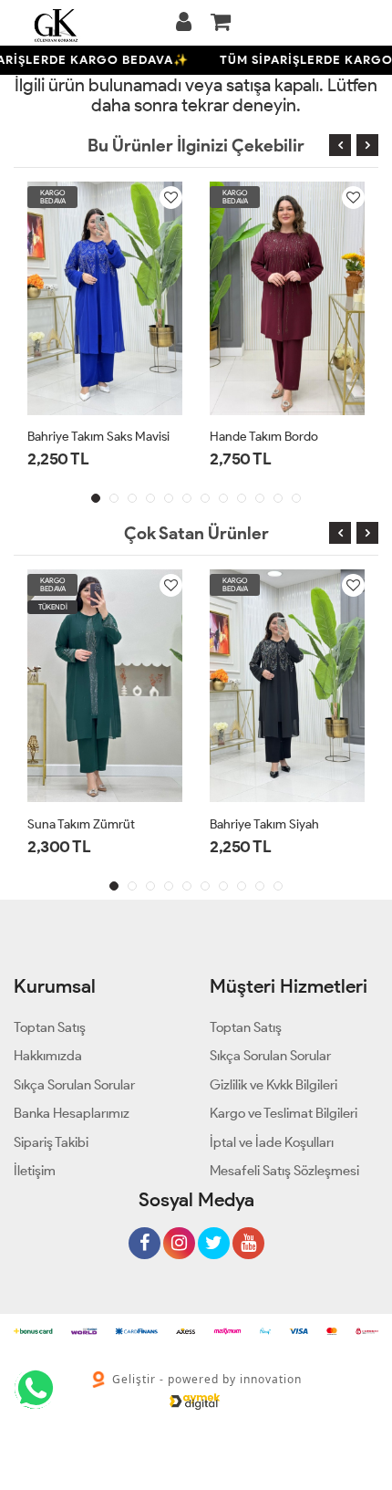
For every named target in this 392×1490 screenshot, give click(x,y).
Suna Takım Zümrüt (81, 824)
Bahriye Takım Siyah (264, 824)
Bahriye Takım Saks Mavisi (98, 436)
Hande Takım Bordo (264, 436)
